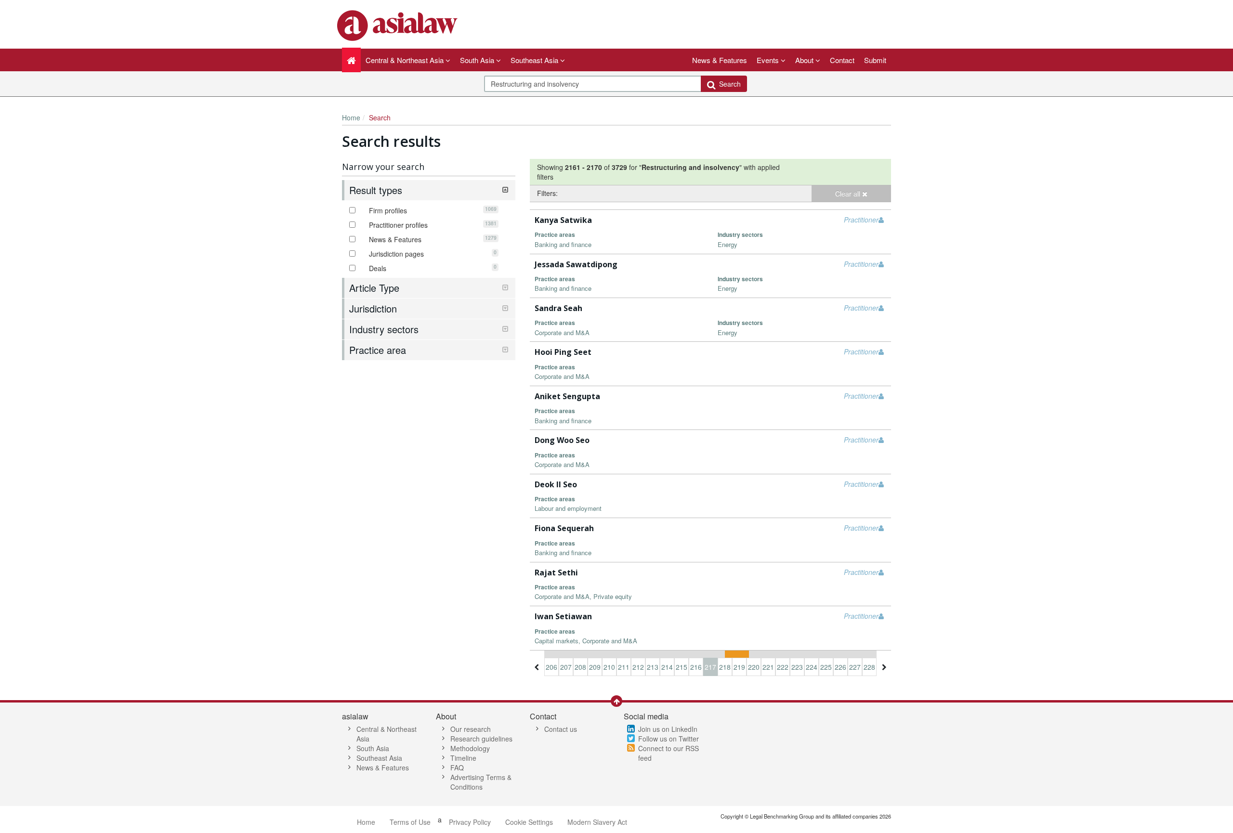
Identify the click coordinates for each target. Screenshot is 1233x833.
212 (638, 667)
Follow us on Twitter (668, 738)
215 (681, 667)
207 (566, 667)
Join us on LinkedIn (667, 729)
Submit (875, 60)
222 (782, 667)
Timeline (463, 758)
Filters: (547, 193)
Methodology (470, 748)
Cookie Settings (529, 822)
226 (840, 667)
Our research (470, 729)
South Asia (372, 748)
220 (754, 667)
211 (624, 667)
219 (739, 667)
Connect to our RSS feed (668, 753)
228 (869, 667)
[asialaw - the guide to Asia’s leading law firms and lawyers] (399, 24)
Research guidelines (481, 738)
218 (725, 667)
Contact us (560, 729)
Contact (842, 60)
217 (710, 667)
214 (667, 667)
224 (811, 667)
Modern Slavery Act (597, 822)
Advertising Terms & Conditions (481, 782)
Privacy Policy (470, 822)
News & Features (719, 60)
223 (797, 667)
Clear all (848, 193)
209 (595, 667)
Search (728, 84)
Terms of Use (410, 822)
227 (855, 667)
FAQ (457, 767)
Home (351, 117)
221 (768, 667)
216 (696, 667)
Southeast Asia (379, 758)
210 (609, 667)
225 (826, 667)
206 (551, 667)
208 (580, 667)
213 (652, 667)
